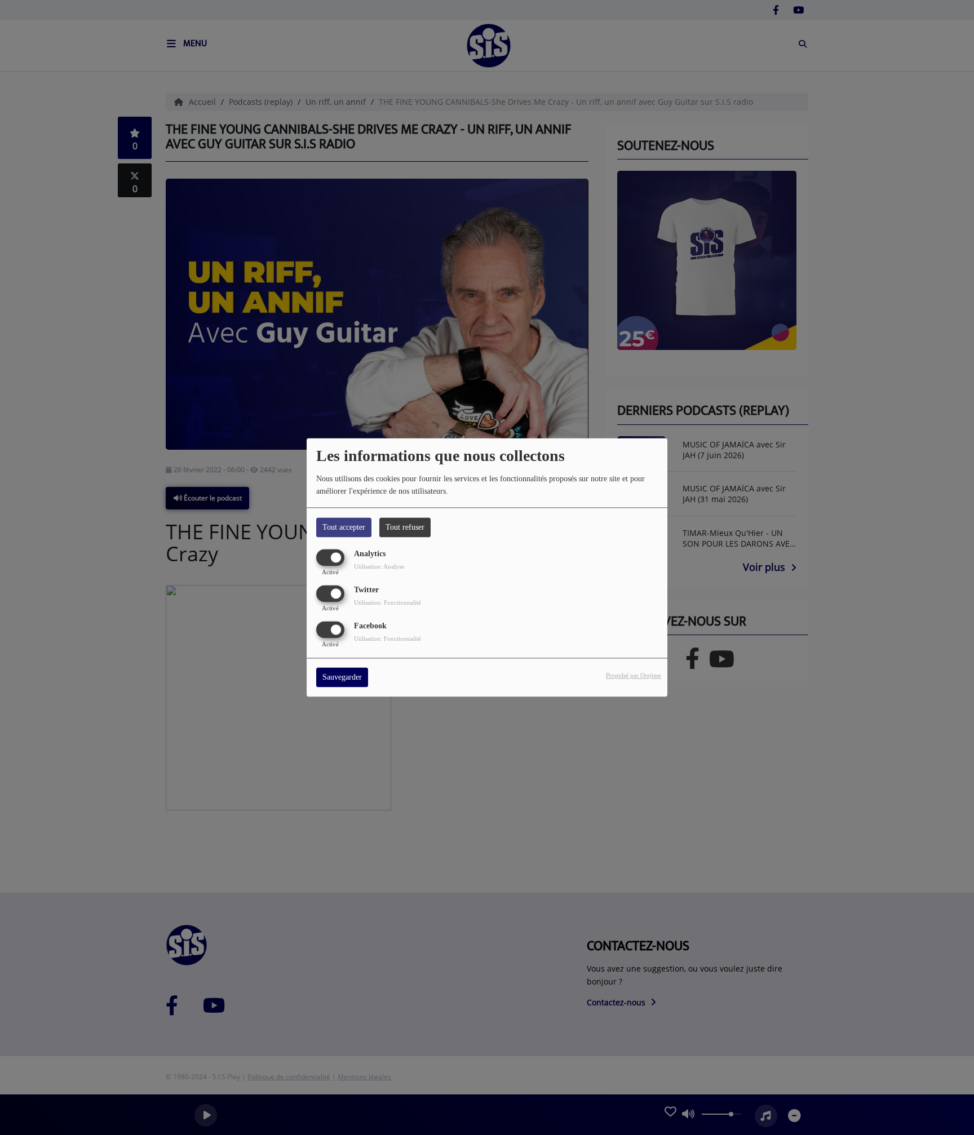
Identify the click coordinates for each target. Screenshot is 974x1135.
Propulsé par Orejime (633, 675)
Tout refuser (405, 527)
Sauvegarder (342, 677)
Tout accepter (343, 527)
